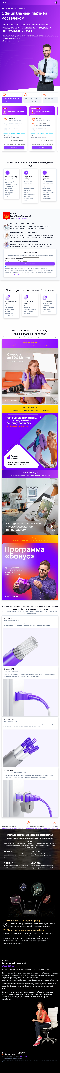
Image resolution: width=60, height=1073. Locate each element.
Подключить (14, 147)
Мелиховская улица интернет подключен (36, 828)
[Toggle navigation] (55, 2)
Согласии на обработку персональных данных (18, 274)
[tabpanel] (30, 129)
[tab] (12, 100)
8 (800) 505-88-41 (22, 218)
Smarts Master (23, 1056)
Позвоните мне (30, 264)
